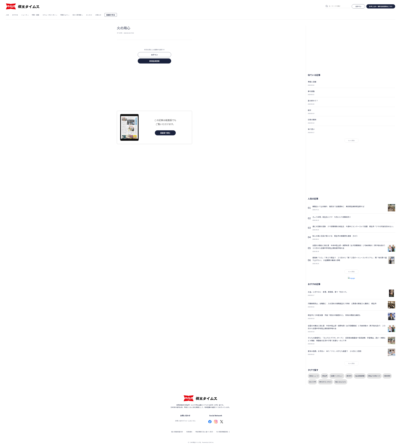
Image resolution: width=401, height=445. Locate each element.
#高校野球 (387, 376)
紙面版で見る (110, 15)
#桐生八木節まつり (374, 376)
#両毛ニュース (314, 376)
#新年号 (349, 376)
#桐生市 (324, 376)
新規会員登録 (154, 61)
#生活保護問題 (360, 376)
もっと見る (351, 140)
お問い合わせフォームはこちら (185, 421)
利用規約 (189, 432)
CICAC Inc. (211, 442)
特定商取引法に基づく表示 (204, 432)
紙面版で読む (165, 133)
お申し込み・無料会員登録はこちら (380, 6)
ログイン (154, 54)
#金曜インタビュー (337, 376)
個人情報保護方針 (177, 432)
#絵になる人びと (340, 382)
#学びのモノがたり (325, 382)
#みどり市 (312, 382)
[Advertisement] (154, 87)
